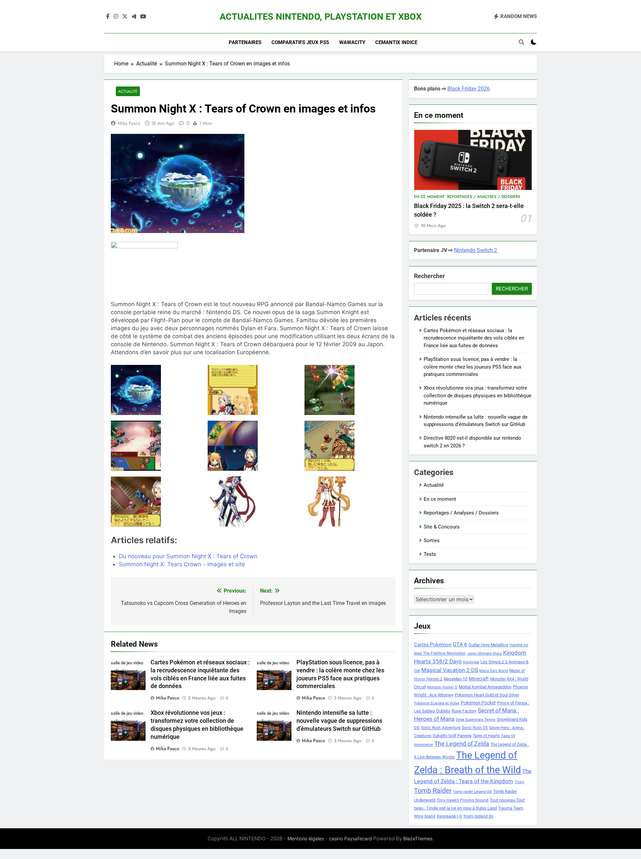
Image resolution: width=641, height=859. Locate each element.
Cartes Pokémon (432, 645)
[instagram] (116, 17)
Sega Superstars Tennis (475, 719)
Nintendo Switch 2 (475, 250)
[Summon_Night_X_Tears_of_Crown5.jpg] (156, 501)
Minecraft (479, 678)
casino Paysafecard (350, 838)
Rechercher (429, 275)
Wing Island (424, 816)
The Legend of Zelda (461, 743)
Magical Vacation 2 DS (449, 670)
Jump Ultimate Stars (484, 653)
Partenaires (245, 42)
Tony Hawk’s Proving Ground (462, 800)
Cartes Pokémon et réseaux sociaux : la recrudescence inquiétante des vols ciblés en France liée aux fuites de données (474, 338)
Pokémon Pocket (478, 702)
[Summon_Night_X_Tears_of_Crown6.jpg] (253, 501)
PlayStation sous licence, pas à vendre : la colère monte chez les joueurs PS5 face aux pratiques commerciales (472, 366)
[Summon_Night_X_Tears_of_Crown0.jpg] (253, 390)
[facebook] (108, 17)
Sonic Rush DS (475, 727)
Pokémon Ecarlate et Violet (436, 703)
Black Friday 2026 (468, 88)
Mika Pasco (129, 123)
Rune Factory (464, 710)
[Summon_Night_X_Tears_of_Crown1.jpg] (350, 390)
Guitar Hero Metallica (488, 644)
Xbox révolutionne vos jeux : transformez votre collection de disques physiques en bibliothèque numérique (477, 395)
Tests (430, 554)
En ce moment (429, 197)
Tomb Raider (433, 791)
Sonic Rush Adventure (440, 727)
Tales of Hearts (486, 735)
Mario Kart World (493, 671)
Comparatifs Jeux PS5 (300, 42)
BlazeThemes (417, 838)
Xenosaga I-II (449, 816)
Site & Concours (442, 527)
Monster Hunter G (442, 687)
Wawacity (352, 42)
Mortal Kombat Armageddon (485, 686)
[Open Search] (521, 42)
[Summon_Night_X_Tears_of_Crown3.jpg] (253, 446)
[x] (125, 17)
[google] (134, 17)
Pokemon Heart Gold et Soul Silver (487, 694)
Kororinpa (471, 662)
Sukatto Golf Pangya (452, 735)
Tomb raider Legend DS (472, 792)
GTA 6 (460, 645)
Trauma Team (510, 808)
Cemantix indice (396, 42)
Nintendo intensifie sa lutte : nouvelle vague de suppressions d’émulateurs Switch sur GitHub (339, 720)
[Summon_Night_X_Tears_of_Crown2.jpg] (156, 446)
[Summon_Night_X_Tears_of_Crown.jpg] (156, 390)
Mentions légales (305, 838)
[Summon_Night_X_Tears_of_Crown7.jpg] (350, 501)
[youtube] (143, 17)
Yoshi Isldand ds (478, 816)
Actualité (128, 91)
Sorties (432, 541)
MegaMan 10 (455, 679)
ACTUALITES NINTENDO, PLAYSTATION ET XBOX (321, 16)
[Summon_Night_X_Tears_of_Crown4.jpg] (350, 446)
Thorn (519, 782)
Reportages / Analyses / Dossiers (483, 197)
